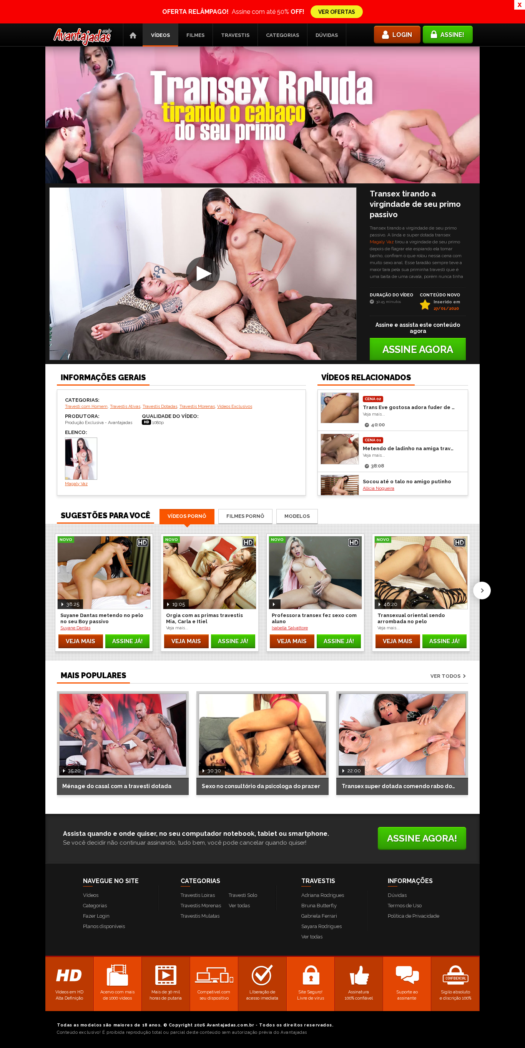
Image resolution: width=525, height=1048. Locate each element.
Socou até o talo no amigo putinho (407, 481)
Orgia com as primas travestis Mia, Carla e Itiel (204, 618)
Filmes (195, 35)
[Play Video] (203, 274)
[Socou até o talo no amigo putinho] (340, 490)
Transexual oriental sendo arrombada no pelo (411, 618)
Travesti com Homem (86, 406)
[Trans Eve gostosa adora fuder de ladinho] (340, 408)
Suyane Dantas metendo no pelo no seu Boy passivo (101, 618)
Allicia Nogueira (378, 488)
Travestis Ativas (125, 406)
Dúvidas (327, 35)
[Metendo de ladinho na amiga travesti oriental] (340, 449)
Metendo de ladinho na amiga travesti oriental (409, 448)
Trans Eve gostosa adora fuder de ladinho (409, 407)
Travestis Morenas (197, 406)
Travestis (235, 35)
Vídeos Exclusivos (234, 406)
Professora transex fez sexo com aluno (314, 618)
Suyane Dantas (75, 627)
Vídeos (160, 35)
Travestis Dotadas (160, 406)
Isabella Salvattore (290, 627)
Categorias (282, 35)
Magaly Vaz (382, 242)
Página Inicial (133, 35)
